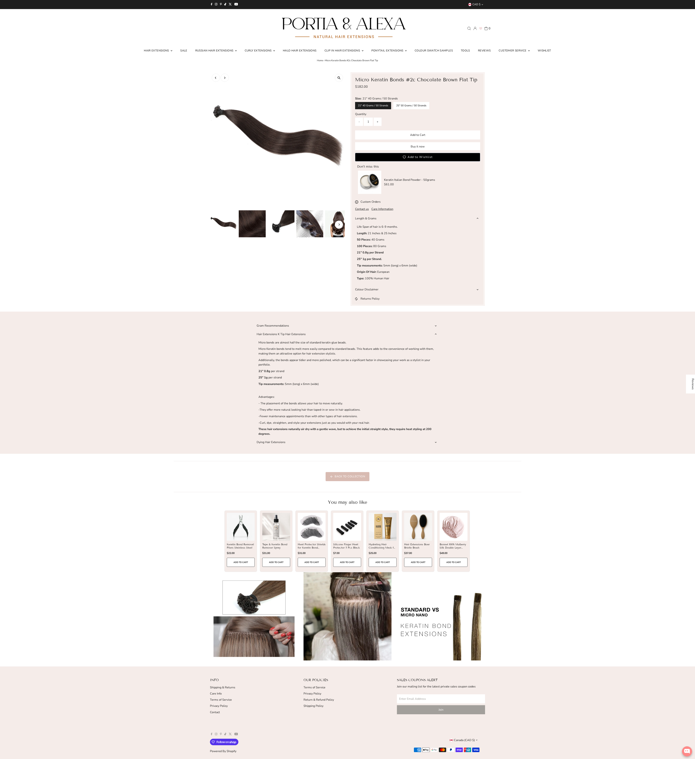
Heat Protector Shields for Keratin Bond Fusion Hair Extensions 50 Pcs (312, 549)
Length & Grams (365, 218)
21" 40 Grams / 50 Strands (373, 105)
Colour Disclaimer (366, 289)
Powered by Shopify (223, 751)
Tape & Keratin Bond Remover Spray (274, 546)
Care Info (216, 694)
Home (320, 60)
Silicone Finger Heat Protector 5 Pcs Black (346, 546)
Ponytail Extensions (387, 50)
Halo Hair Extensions (300, 50)
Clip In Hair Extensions (343, 50)
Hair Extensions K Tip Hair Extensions (281, 334)
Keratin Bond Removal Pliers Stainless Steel (240, 546)
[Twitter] (230, 4)
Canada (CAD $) (464, 740)
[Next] (225, 78)
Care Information (382, 209)
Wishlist (544, 50)
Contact (215, 712)
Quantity (360, 114)
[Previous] (216, 78)
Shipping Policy (313, 706)
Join (441, 710)
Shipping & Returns (222, 687)
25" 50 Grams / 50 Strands (411, 105)
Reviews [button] (693, 384)
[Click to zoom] (339, 78)
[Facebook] (211, 4)
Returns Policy (370, 299)
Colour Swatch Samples (434, 50)
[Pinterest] (221, 4)
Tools (465, 50)
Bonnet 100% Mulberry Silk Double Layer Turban (453, 547)
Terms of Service (221, 700)
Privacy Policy (219, 706)
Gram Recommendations (273, 326)
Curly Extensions (258, 50)
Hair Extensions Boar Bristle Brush (417, 546)
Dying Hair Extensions (271, 442)
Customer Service (513, 50)
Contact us (362, 209)
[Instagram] (216, 4)
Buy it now (418, 147)
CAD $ (476, 4)
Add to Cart (417, 135)
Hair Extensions (157, 50)
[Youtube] (236, 4)
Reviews (484, 50)
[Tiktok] (225, 4)
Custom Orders (371, 202)
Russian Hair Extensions (214, 50)
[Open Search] (469, 28)
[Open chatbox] (687, 751)
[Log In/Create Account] (475, 28)
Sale (183, 50)
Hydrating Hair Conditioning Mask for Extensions (382, 547)
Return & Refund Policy (319, 700)
